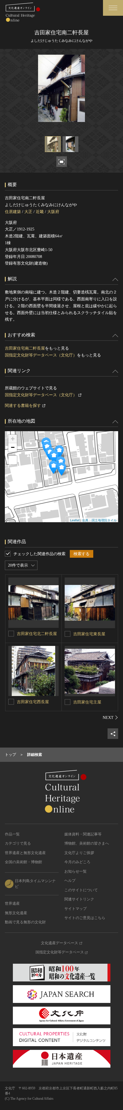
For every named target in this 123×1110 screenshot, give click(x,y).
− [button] (13, 447)
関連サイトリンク (79, 899)
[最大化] (12, 460)
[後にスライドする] (110, 717)
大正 (28, 212)
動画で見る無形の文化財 (25, 922)
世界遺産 (12, 903)
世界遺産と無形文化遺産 (25, 853)
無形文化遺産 (16, 913)
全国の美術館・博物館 (23, 862)
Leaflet (75, 520)
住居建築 (13, 212)
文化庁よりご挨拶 (79, 853)
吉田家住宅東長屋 (89, 634)
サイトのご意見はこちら (84, 918)
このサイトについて (81, 890)
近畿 (40, 212)
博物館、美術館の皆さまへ (86, 843)
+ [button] (13, 438)
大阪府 (53, 212)
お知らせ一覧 (75, 871)
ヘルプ (70, 880)
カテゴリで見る (18, 843)
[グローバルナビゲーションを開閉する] (113, 8)
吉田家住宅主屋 (87, 702)
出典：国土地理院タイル (99, 520)
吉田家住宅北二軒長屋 (37, 634)
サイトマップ (75, 908)
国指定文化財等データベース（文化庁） (41, 355)
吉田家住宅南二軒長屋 (25, 348)
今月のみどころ (77, 862)
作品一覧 (12, 834)
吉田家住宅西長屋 (33, 702)
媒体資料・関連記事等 (83, 834)
